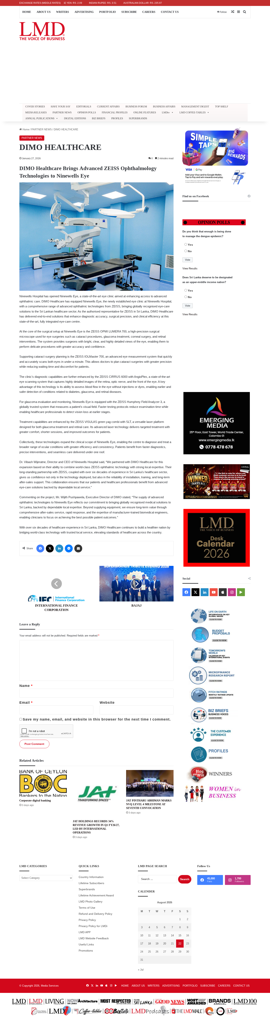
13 (164, 935)
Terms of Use (87, 907)
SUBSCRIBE (129, 11)
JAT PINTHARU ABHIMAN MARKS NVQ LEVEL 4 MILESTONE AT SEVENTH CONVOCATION (149, 804)
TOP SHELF (221, 106)
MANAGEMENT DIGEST (195, 106)
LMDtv (166, 112)
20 (164, 943)
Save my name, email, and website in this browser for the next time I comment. (97, 719)
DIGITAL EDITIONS (75, 118)
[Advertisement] (135, 73)
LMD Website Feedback (94, 938)
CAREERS (148, 11)
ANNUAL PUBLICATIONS (39, 118)
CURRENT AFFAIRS (108, 106)
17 (141, 943)
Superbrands (87, 889)
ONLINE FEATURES (144, 112)
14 (172, 935)
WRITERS (62, 11)
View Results (189, 268)
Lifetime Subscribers (91, 883)
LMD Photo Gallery (90, 901)
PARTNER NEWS (62, 112)
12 (157, 935)
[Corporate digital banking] (43, 783)
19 (157, 943)
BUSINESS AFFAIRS (164, 106)
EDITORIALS (83, 106)
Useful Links (86, 944)
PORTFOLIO (107, 11)
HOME (26, 11)
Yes (190, 244)
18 (149, 943)
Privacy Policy (87, 920)
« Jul (140, 969)
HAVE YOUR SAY (60, 106)
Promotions (86, 950)
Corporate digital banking (35, 800)
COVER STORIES (35, 106)
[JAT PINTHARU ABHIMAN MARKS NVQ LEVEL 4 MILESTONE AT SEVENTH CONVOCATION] (150, 783)
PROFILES (117, 118)
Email (26, 703)
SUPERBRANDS (138, 118)
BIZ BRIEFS (98, 118)
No (190, 251)
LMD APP (85, 932)
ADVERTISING (84, 11)
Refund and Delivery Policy (95, 913)
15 (179, 935)
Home (25, 129)
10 (141, 935)
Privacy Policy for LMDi (93, 926)
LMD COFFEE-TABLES (192, 112)
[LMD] (42, 31)
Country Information (91, 877)
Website (107, 703)
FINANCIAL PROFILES (114, 112)
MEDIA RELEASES (36, 112)
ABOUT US (44, 11)
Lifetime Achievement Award (96, 895)
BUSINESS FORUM (136, 106)
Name (26, 686)
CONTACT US (170, 11)
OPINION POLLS (86, 112)
